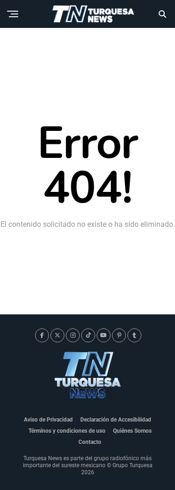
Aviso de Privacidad (48, 419)
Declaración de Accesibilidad (115, 419)
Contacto (89, 442)
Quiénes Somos (132, 431)
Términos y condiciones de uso (66, 431)
